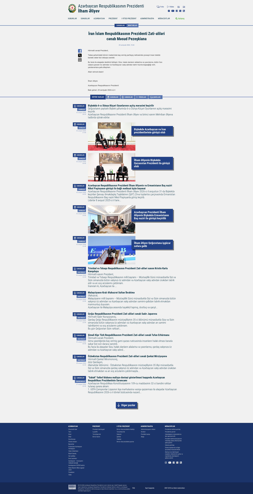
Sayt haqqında (149, 488)
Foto (162, 7)
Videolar (119, 439)
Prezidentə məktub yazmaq (172, 429)
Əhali (69, 437)
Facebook (177, 11)
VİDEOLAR (142, 97)
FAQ (133, 488)
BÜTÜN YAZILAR (98, 97)
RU (178, 7)
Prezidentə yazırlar (170, 432)
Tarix (69, 432)
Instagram (169, 11)
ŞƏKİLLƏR (156, 97)
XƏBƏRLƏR (72, 18)
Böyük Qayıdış (72, 453)
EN (184, 7)
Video (171, 7)
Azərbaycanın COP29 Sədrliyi (76, 465)
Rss (184, 11)
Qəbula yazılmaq (169, 445)
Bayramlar (71, 444)
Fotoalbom (71, 472)
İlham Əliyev (89, 11)
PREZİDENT (113, 18)
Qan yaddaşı (71, 456)
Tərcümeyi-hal (97, 434)
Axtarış (181, 18)
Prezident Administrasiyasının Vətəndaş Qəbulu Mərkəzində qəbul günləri (173, 441)
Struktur (143, 432)
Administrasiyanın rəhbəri (148, 429)
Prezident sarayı (145, 434)
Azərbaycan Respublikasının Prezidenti (111, 6)
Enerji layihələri (72, 458)
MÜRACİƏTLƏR (164, 18)
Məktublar (132, 25)
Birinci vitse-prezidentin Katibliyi (126, 429)
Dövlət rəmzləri (72, 442)
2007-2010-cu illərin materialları (174, 488)
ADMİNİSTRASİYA (147, 18)
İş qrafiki (95, 432)
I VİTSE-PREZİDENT (128, 18)
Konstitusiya (71, 439)
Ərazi (69, 434)
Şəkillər (119, 437)
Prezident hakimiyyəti (99, 429)
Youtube (172, 11)
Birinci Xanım (96, 437)
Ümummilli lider (72, 429)
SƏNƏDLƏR (85, 18)
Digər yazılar (128, 405)
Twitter (180, 11)
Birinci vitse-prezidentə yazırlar (125, 442)
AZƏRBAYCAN (99, 18)
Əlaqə (142, 437)
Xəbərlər (119, 434)
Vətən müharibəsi (73, 451)
